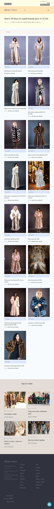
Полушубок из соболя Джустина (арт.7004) (14, 365)
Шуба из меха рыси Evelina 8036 (35, 71)
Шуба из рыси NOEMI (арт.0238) (11, 239)
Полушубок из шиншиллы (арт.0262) (36, 323)
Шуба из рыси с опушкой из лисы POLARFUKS (15, 108)
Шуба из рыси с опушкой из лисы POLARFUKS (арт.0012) (15, 196)
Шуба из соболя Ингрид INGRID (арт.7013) (37, 155)
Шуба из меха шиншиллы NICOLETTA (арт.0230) (36, 113)
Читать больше (8, 417)
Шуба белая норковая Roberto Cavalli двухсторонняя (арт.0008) (12, 323)
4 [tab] (40, 105)
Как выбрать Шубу (10, 414)
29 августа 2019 (9, 411)
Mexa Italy (7, 22)
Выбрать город (7, 4)
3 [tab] (15, 105)
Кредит (37, 476)
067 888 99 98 (43, 1)
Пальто (21, 482)
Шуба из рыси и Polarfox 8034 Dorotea (13, 71)
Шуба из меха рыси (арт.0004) (35, 280)
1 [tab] (36, 105)
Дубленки (22, 479)
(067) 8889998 (9, 495)
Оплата (37, 470)
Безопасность (39, 484)
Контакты (38, 473)
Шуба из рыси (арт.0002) (33, 239)
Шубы (21, 467)
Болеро (21, 484)
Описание (7, 67)
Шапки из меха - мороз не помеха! (13, 442)
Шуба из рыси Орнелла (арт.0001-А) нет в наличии (14, 281)
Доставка (38, 467)
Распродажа (23, 487)
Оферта (38, 487)
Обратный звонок (45, 4)
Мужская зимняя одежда (36, 440)
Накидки (22, 473)
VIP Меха (22, 464)
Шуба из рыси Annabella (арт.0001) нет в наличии (37, 196)
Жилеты (22, 476)
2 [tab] (14, 105)
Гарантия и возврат (40, 482)
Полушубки (22, 470)
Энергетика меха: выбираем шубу (37, 412)
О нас (37, 464)
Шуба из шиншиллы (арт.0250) (11, 155)
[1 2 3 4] (15, 50)
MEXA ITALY (10, 10)
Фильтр (8, 32)
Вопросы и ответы (40, 479)
